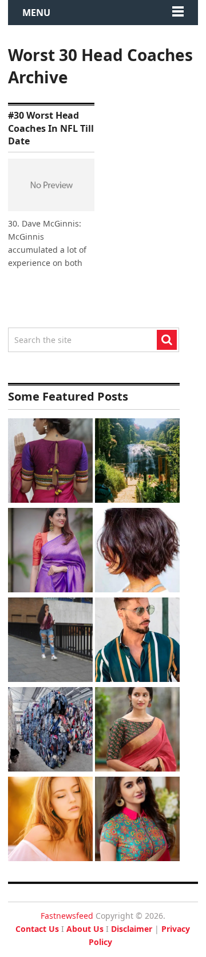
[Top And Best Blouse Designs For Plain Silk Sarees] (50, 551)
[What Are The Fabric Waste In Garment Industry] (50, 730)
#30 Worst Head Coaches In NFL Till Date (51, 128)
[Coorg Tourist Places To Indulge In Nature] (137, 462)
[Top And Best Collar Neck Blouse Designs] (137, 820)
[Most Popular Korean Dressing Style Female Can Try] (50, 641)
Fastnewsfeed (67, 915)
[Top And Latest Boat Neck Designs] (137, 730)
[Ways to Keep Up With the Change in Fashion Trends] (50, 820)
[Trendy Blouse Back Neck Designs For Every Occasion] (50, 462)
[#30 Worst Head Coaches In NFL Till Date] (51, 185)
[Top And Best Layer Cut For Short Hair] (137, 551)
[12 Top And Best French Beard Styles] (137, 641)
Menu (36, 12)
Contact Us (37, 928)
